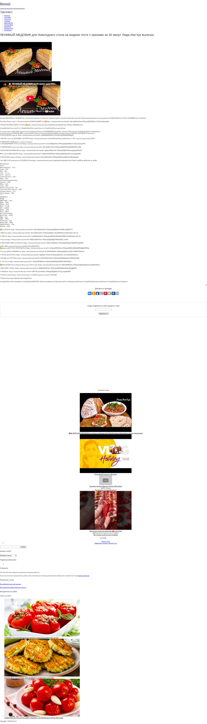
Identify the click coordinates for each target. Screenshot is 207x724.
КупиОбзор (8, 30)
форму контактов (83, 576)
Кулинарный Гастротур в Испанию (106, 474)
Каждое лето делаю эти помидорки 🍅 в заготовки (105, 531)
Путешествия (8, 25)
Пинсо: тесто (106, 541)
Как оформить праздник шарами (10, 584)
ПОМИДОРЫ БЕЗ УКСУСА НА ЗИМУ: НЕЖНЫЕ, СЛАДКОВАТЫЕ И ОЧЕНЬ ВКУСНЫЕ (33, 718)
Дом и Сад (7, 19)
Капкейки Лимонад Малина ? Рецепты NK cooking (105, 486)
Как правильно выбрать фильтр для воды (13, 587)
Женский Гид (8, 23)
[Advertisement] (103, 351)
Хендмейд (7, 17)
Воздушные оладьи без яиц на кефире (106, 535)
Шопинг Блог (8, 28)
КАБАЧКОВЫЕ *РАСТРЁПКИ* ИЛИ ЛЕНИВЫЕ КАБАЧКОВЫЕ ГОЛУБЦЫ (29, 678)
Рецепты (7, 16)
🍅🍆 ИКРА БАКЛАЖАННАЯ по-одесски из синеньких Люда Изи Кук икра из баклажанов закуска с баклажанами (106, 433)
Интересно (7, 27)
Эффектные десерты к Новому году (105, 543)
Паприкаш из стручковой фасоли (105, 490)
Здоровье (7, 21)
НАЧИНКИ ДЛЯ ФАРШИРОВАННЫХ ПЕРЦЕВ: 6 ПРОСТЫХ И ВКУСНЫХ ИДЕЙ (31, 638)
